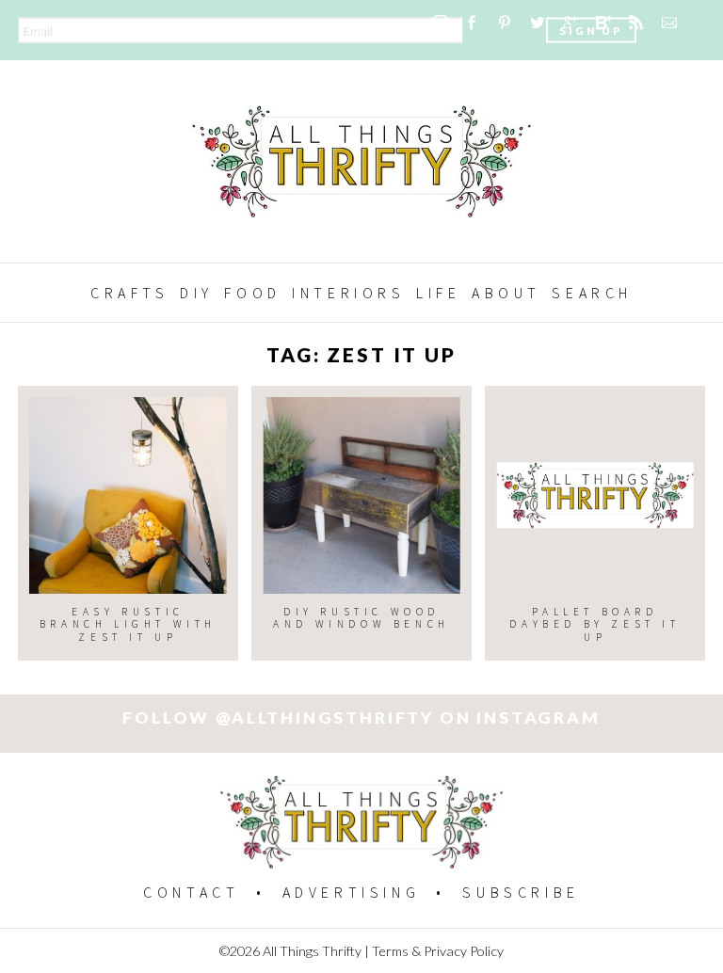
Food (252, 292)
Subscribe (520, 892)
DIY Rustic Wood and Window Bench (361, 617)
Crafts (129, 292)
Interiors (348, 292)
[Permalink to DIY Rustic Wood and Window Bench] (361, 495)
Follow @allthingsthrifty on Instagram (361, 717)
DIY (197, 292)
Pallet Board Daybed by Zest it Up (594, 624)
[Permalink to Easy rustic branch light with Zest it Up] (127, 495)
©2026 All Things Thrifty (290, 951)
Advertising (351, 892)
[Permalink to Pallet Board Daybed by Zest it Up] (594, 495)
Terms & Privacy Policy (438, 951)
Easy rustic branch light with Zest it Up (128, 624)
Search (592, 292)
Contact (191, 892)
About (506, 292)
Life (438, 292)
